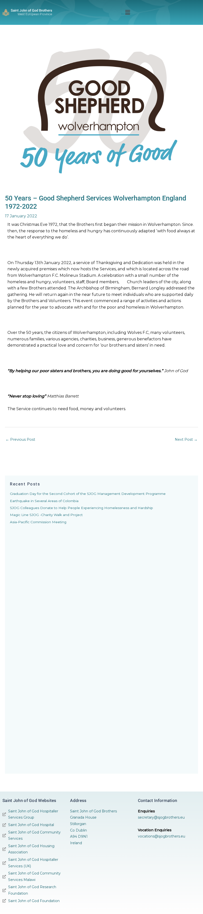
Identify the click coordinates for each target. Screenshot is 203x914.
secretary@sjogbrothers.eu (161, 817)
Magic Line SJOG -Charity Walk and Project (46, 515)
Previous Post (20, 439)
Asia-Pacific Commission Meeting (38, 522)
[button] (127, 12)
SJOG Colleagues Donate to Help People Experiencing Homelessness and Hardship (81, 508)
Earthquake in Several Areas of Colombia (44, 501)
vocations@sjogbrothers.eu (161, 836)
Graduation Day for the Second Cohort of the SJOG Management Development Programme (88, 494)
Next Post (186, 439)
